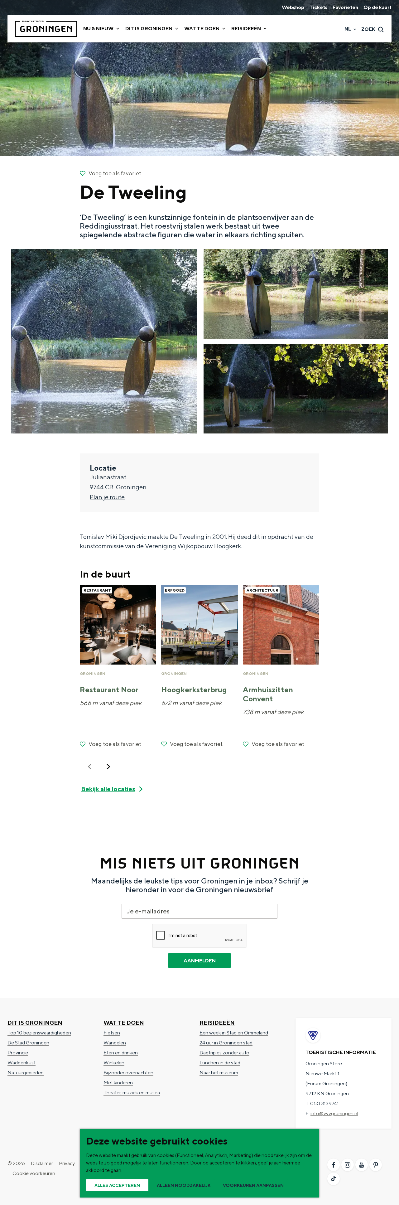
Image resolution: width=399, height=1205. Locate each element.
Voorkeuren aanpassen (253, 1185)
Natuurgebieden (25, 1073)
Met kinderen (118, 1083)
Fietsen (111, 1033)
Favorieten (345, 7)
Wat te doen (123, 1022)
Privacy (67, 1163)
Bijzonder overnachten (128, 1073)
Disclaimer (42, 1163)
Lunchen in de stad (220, 1063)
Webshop (293, 7)
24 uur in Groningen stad (226, 1043)
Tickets (318, 7)
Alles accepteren (117, 1185)
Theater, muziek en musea (131, 1093)
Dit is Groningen (34, 1022)
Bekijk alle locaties (108, 788)
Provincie (17, 1053)
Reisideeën (217, 1022)
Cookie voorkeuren (33, 1173)
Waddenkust (21, 1063)
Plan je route (107, 497)
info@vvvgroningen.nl (334, 1113)
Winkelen (113, 1063)
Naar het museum (219, 1073)
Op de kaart (377, 7)
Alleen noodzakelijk (184, 1185)
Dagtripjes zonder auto (224, 1053)
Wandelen (114, 1043)
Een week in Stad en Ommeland (234, 1033)
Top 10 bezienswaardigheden (39, 1033)
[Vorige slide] (89, 766)
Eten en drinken (120, 1053)
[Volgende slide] (108, 766)
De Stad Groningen (28, 1043)
